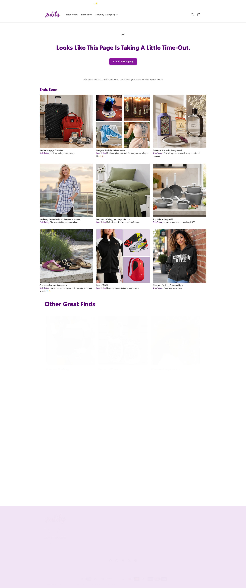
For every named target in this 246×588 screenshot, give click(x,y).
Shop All (176, 534)
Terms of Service (84, 538)
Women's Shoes (108, 369)
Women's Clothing (57, 369)
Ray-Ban (103, 431)
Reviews (176, 530)
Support (113, 518)
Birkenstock (53, 431)
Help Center (114, 525)
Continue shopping (123, 61)
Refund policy (66, 584)
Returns (112, 549)
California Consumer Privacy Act (90, 531)
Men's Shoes (53, 491)
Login (188, 3)
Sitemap (80, 547)
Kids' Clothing (159, 491)
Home (155, 431)
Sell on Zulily (146, 530)
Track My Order (115, 534)
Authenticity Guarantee (119, 539)
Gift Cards (177, 539)
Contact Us (113, 530)
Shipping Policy (115, 544)
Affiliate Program (148, 525)
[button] (106, 15)
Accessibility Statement (119, 553)
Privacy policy (80, 584)
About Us (82, 518)
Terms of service (95, 584)
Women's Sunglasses (164, 369)
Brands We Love (179, 525)
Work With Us (148, 518)
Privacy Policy (83, 542)
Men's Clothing (107, 491)
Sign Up (196, 3)
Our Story (81, 525)
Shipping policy (111, 584)
